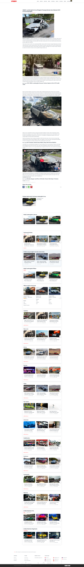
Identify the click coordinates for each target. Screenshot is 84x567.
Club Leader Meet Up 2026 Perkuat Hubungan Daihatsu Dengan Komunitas (54, 485)
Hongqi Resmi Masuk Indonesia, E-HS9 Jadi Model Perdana (54, 339)
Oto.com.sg (64, 559)
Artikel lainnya (26, 325)
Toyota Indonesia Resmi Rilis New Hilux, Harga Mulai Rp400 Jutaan (55, 375)
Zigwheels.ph (65, 557)
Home (38, 1)
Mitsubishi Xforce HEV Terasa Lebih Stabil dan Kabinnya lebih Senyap (42, 357)
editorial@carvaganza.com (38, 557)
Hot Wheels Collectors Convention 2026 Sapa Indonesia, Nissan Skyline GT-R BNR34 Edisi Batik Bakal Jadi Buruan (42, 448)
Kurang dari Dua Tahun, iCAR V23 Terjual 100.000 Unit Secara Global (41, 339)
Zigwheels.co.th (48, 560)
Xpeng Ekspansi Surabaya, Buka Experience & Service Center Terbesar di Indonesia (42, 244)
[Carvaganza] (14, 1)
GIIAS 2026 (68, 1)
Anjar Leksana (39, 246)
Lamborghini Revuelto (54, 279)
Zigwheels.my (57, 559)
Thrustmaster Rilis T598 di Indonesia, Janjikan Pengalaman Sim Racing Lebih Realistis (55, 503)
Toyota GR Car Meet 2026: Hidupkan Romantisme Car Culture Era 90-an (54, 448)
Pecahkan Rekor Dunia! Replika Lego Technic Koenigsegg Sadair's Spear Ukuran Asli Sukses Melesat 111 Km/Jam (29, 503)
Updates (41, 1)
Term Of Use (26, 557)
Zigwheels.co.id (57, 557)
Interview (53, 1)
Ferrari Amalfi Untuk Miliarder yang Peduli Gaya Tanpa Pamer (29, 430)
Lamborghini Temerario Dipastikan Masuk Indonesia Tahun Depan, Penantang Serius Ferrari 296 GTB (29, 523)
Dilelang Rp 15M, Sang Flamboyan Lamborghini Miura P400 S (29, 412)
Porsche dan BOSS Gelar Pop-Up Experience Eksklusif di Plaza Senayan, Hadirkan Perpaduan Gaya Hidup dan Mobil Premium (42, 503)
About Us (15, 557)
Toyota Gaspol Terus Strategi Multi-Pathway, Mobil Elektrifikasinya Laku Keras (54, 244)
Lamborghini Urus (40, 198)
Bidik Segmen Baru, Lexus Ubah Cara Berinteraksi (41, 430)
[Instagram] (69, 565)
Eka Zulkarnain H (39, 377)
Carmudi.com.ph (48, 559)
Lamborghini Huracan (28, 279)
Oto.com (47, 557)
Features (61, 1)
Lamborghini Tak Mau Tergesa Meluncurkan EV (55, 541)
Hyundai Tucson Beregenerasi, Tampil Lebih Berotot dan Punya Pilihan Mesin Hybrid (29, 244)
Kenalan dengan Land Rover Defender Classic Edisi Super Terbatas (42, 178)
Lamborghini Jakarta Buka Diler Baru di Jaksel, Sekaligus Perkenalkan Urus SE (42, 523)
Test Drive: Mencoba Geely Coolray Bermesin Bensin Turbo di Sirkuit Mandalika (54, 357)
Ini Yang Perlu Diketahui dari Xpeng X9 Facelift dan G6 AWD (28, 375)
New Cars (45, 1)
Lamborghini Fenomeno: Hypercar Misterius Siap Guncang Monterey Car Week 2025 (29, 541)
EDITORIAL (15, 560)
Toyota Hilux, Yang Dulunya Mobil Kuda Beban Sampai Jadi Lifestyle (41, 375)
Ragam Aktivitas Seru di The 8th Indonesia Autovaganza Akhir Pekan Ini (29, 321)
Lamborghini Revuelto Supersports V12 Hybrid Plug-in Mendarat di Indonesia (55, 523)
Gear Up (57, 1)
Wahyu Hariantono (52, 504)
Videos (65, 1)
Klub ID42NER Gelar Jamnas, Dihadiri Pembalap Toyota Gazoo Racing (41, 485)
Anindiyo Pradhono (27, 246)
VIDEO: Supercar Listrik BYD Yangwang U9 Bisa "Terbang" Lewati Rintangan (29, 262)
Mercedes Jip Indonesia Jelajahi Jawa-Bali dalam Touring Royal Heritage (28, 485)
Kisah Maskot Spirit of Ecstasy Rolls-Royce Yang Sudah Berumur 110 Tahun (54, 412)
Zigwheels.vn (56, 560)
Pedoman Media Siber (27, 560)
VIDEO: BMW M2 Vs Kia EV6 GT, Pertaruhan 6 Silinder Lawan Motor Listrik (54, 262)
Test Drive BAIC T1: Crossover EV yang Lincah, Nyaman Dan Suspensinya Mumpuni (29, 357)
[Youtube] (68, 565)
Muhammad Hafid (26, 395)
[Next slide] (35, 202)
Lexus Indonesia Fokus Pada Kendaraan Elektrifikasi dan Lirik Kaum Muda (54, 430)
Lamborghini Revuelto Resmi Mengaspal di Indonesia (42, 541)
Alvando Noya (25, 182)
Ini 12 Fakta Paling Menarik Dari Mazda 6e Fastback (28, 466)
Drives (49, 1)
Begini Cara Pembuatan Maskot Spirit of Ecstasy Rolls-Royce (41, 412)
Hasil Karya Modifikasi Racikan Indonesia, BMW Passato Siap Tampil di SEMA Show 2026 (29, 448)
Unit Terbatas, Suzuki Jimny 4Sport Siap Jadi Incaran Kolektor (41, 142)
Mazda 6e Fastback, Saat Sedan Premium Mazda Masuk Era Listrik (42, 466)
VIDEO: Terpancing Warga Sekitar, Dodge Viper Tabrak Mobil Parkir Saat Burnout (42, 262)
